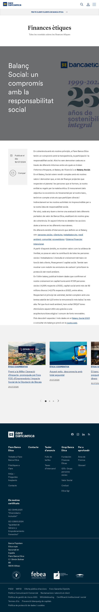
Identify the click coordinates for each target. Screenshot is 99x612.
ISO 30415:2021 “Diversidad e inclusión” (15, 512)
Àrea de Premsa (81, 458)
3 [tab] (53, 401)
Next (58, 401)
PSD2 (10, 589)
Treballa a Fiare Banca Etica (15, 458)
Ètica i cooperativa (18, 367)
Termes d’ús (13, 601)
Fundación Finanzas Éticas (66, 459)
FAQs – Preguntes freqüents (13, 476)
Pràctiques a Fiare (14, 467)
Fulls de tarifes (48, 458)
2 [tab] (49, 401)
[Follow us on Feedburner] (89, 434)
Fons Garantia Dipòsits (59, 589)
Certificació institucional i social (71, 597)
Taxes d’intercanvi (50, 467)
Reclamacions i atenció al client (55, 593)
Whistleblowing (47, 597)
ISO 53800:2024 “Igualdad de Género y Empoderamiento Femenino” (16, 528)
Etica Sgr (65, 490)
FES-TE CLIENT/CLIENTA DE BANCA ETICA (47, 12)
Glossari (81, 465)
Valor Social (66, 480)
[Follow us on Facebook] (72, 434)
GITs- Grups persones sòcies (66, 471)
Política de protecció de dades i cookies (26, 605)
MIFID (19, 589)
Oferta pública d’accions (35, 589)
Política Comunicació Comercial (23, 593)
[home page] (12, 4)
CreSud (64, 485)
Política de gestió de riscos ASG (22, 597)
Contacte (12, 485)
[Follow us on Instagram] (78, 434)
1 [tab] (45, 401)
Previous (40, 400)
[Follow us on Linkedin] (83, 434)
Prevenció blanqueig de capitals (36, 601)
